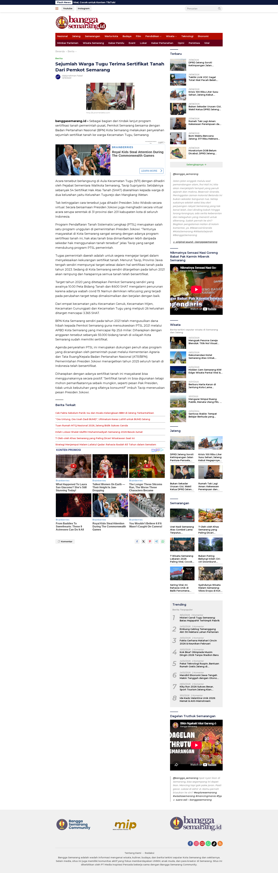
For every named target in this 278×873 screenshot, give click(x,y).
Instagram (84, 8)
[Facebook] (190, 844)
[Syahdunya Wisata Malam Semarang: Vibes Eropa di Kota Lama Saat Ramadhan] (210, 573)
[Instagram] (196, 844)
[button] (219, 8)
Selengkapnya (195, 164)
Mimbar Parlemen (67, 43)
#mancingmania (206, 796)
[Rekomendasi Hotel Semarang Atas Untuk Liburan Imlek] (178, 357)
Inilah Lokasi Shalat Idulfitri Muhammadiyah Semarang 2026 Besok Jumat (99, 432)
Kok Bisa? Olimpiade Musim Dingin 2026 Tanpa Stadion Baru (199, 654)
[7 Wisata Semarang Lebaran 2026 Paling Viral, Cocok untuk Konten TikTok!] (182, 544)
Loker (143, 43)
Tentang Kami (133, 853)
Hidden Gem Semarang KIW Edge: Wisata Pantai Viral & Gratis (205, 371)
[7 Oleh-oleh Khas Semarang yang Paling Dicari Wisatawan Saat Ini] (210, 515)
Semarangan (92, 36)
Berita (59, 58)
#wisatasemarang (184, 796)
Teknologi (187, 36)
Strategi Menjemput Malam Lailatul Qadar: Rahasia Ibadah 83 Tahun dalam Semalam (105, 444)
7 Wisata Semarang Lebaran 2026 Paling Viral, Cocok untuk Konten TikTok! (181, 558)
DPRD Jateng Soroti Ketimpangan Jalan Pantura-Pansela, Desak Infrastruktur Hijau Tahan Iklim (203, 64)
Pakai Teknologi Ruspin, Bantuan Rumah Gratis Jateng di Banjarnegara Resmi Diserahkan (199, 665)
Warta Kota (111, 36)
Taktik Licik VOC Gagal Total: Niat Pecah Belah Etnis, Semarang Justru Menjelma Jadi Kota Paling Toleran (204, 79)
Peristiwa (194, 43)
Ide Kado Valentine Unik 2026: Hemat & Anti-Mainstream (197, 699)
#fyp (219, 796)
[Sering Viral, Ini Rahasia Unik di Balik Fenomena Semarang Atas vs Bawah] (182, 573)
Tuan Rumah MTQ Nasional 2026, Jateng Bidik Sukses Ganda (91, 425)
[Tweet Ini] (143, 541)
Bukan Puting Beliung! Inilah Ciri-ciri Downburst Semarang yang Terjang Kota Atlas (209, 558)
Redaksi (149, 853)
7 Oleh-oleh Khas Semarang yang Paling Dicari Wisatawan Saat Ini (95, 438)
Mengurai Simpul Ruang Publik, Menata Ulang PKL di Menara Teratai (205, 400)
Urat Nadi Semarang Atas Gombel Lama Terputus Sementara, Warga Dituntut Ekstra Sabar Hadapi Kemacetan (182, 529)
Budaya (127, 36)
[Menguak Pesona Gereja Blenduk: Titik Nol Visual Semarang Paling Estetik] (178, 343)
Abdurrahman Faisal (72, 75)
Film (138, 36)
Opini (181, 43)
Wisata (170, 36)
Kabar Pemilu (116, 43)
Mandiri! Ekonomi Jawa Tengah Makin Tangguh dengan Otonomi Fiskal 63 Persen (200, 677)
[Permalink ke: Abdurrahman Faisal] (57, 76)
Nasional (62, 36)
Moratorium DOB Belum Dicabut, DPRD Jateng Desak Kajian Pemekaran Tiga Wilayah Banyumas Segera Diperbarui (203, 152)
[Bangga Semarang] (80, 22)
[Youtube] (202, 844)
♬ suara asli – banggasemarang (192, 799)
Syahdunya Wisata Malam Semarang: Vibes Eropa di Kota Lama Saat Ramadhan (210, 588)
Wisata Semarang (93, 43)
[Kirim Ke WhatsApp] (162, 541)
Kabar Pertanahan (162, 43)
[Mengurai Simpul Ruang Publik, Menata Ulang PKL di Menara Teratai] (178, 401)
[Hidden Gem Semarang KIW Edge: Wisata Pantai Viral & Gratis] (178, 372)
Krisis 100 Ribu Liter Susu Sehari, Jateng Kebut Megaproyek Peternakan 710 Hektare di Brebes (203, 93)
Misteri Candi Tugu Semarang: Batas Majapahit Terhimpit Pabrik (200, 619)
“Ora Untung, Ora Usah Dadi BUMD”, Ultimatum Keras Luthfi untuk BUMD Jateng (102, 419)
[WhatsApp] (208, 844)
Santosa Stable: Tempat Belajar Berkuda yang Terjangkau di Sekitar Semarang (203, 415)
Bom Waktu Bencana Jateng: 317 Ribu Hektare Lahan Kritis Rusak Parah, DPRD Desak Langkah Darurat (204, 137)
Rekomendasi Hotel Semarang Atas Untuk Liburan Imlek (201, 356)
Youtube (67, 8)
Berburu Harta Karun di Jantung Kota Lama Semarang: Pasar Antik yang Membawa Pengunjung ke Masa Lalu (205, 386)
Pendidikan (152, 36)
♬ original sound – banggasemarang (195, 241)
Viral (206, 43)
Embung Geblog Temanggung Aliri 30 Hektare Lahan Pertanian (199, 630)
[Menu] (57, 8)
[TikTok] (214, 843)
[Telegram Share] (156, 541)
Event (132, 43)
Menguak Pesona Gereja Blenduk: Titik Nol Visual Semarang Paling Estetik (203, 342)
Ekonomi (203, 36)
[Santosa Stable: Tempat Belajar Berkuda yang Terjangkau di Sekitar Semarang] (178, 416)
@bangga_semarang (185, 174)
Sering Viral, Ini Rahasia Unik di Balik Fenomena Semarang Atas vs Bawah (180, 588)
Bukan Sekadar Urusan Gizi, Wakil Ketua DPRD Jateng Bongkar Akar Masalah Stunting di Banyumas (205, 108)
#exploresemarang (205, 792)
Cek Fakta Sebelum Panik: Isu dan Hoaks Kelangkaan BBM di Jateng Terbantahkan (104, 413)
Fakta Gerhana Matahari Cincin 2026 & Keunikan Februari (198, 642)
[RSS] (220, 844)
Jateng (76, 36)
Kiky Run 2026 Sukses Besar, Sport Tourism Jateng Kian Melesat (196, 688)
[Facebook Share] (137, 541)
